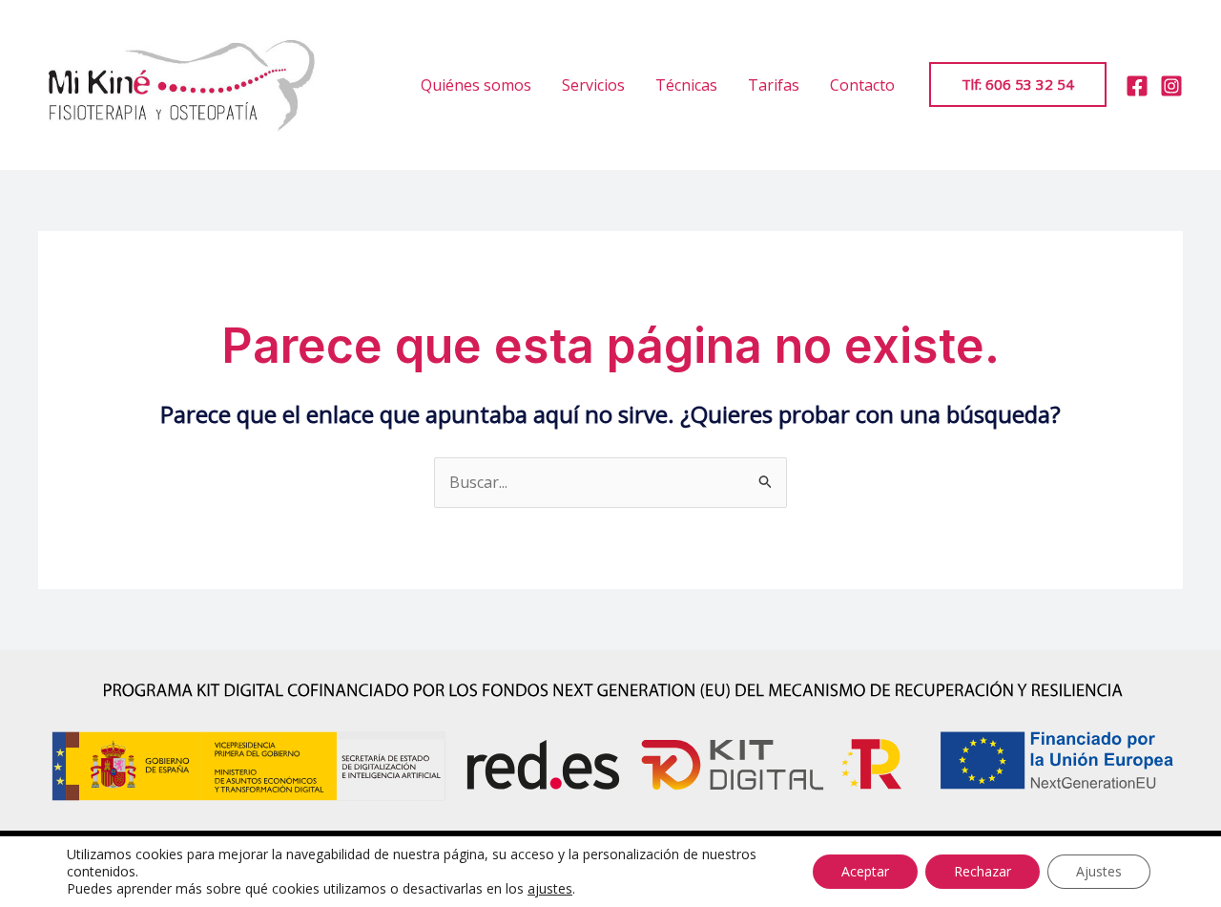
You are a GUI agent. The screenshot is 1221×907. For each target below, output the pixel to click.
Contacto (862, 84)
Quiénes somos (476, 84)
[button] (1018, 84)
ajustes (550, 888)
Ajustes (1099, 871)
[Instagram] (1171, 85)
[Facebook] (1137, 85)
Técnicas (686, 84)
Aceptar (865, 871)
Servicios (593, 84)
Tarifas (773, 84)
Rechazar (982, 871)
